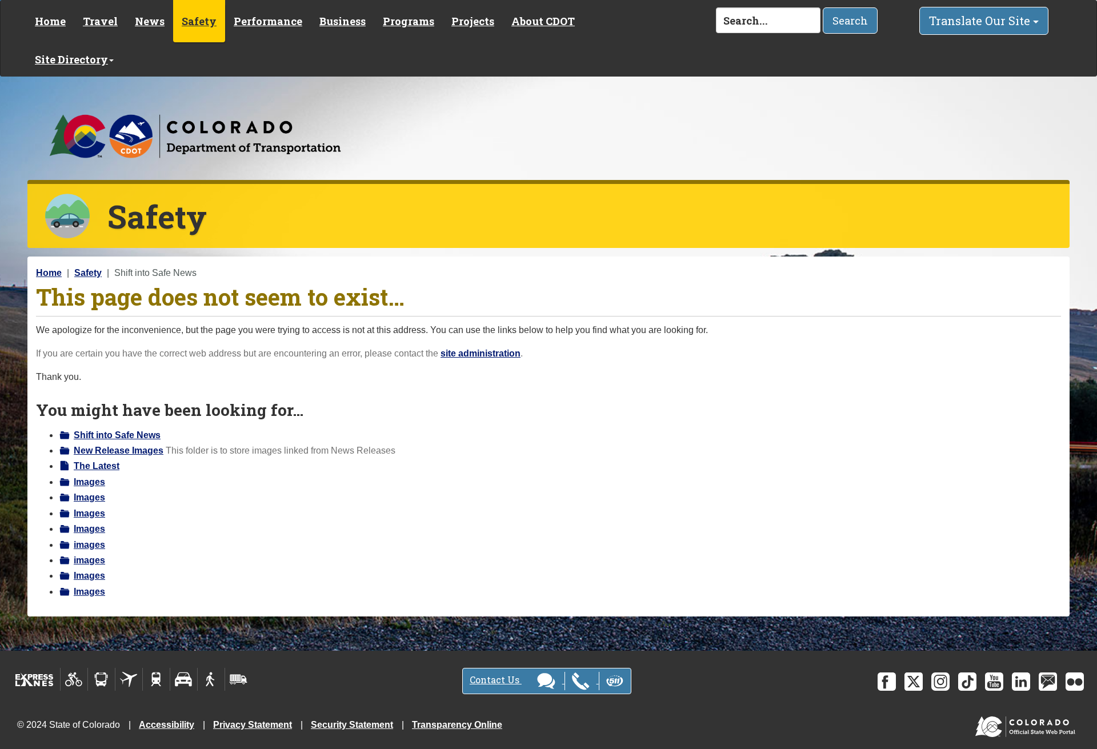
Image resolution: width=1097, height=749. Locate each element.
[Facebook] (886, 681)
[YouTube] (994, 681)
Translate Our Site (981, 20)
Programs (408, 21)
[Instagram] (940, 681)
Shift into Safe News (117, 435)
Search (850, 20)
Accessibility (166, 725)
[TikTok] (967, 681)
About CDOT (543, 21)
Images (89, 482)
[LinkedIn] (1021, 681)
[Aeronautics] (129, 679)
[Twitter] (913, 681)
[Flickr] (1074, 681)
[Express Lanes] (35, 679)
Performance (268, 21)
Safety (199, 21)
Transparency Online (457, 725)
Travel (100, 21)
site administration (481, 353)
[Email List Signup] (1048, 681)
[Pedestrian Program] (211, 679)
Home (50, 21)
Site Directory (71, 59)
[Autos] (184, 679)
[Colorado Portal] (1027, 724)
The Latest (96, 466)
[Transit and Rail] (101, 679)
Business (342, 21)
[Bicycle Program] (74, 679)
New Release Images (118, 450)
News (150, 21)
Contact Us (496, 680)
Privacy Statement (252, 725)
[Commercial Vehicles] (238, 679)
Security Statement (352, 725)
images (89, 545)
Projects (472, 21)
